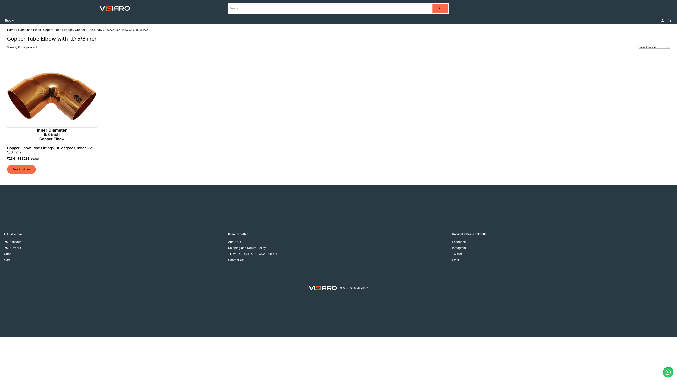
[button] (668, 372)
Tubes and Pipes (29, 30)
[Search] (440, 8)
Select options (21, 169)
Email (456, 260)
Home (11, 30)
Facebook (459, 242)
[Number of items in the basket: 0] (669, 20)
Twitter (457, 254)
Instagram (459, 248)
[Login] (662, 20)
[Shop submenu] (13, 20)
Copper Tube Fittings (58, 30)
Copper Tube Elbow (88, 30)
